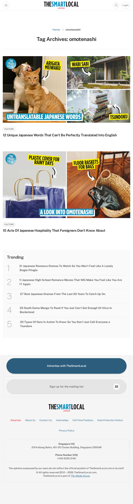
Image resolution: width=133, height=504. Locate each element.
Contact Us (45, 420)
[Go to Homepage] (61, 5)
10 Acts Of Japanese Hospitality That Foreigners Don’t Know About (54, 230)
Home (56, 29)
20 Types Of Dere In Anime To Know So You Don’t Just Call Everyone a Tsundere (65, 324)
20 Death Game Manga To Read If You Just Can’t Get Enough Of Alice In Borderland (66, 310)
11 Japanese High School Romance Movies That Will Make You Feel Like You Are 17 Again (70, 282)
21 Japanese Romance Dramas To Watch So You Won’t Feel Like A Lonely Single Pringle (66, 268)
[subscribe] (116, 387)
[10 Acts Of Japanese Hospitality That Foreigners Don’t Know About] (66, 184)
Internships (62, 420)
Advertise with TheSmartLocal (66, 366)
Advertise (15, 420)
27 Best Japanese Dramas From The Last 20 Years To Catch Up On (62, 294)
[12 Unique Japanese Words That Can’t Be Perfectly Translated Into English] (66, 89)
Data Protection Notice (110, 420)
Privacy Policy (66, 430)
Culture (9, 129)
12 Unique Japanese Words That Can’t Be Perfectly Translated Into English (60, 135)
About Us (30, 420)
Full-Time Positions (83, 420)
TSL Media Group (80, 475)
